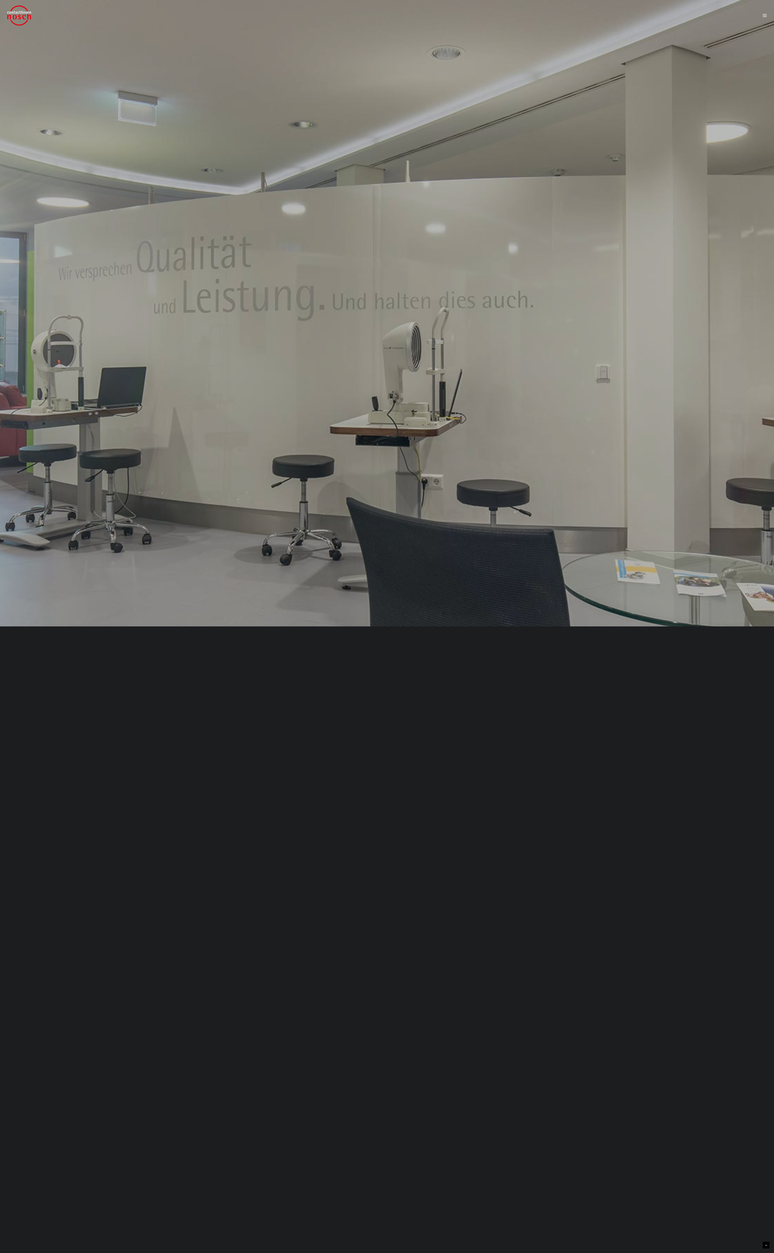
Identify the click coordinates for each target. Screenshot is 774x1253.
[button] (764, 15)
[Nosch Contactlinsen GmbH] (19, 15)
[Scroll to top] (766, 1245)
